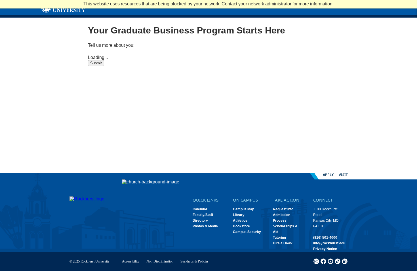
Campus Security (247, 232)
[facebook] (323, 261)
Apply (328, 174)
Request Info (283, 209)
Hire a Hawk (282, 243)
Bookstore (241, 226)
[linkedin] (345, 261)
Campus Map (243, 209)
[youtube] (330, 261)
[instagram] (316, 261)
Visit (343, 174)
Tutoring (279, 238)
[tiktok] (337, 261)
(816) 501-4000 (325, 238)
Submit (96, 63)
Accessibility (130, 261)
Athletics (240, 221)
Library (239, 215)
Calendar (200, 209)
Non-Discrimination (159, 261)
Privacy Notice (325, 249)
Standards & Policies (194, 261)
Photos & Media (205, 226)
